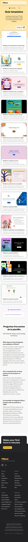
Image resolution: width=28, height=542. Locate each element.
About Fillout (18, 497)
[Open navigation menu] (25, 3)
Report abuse (4, 482)
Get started (7, 447)
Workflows (17, 482)
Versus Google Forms (20, 508)
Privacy (7, 533)
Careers (3, 480)
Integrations (4, 478)
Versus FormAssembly (20, 515)
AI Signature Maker (5, 504)
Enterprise (3, 487)
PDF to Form (4, 508)
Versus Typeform (19, 506)
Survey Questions (5, 506)
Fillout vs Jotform (19, 504)
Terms (11, 533)
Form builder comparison (20, 502)
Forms (16, 473)
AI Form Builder (5, 497)
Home (2, 473)
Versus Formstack (19, 513)
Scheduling (17, 476)
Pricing (3, 476)
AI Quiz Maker (4, 495)
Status (16, 499)
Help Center (17, 495)
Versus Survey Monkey (20, 511)
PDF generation (18, 478)
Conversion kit (18, 485)
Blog (2, 485)
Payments (17, 480)
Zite (15, 487)
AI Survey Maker (5, 499)
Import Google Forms (6, 502)
